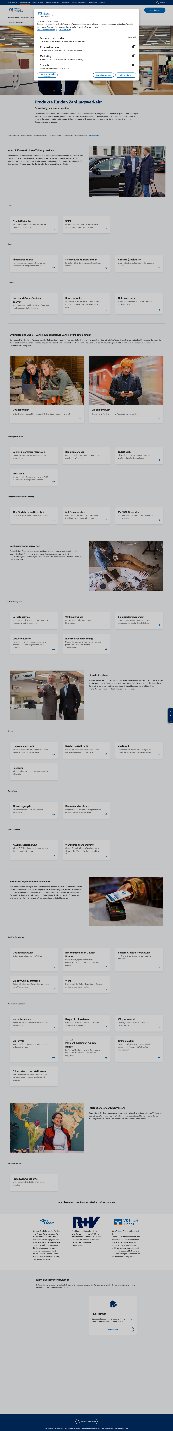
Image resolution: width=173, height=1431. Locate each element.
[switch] (134, 46)
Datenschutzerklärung (46, 30)
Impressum (64, 30)
